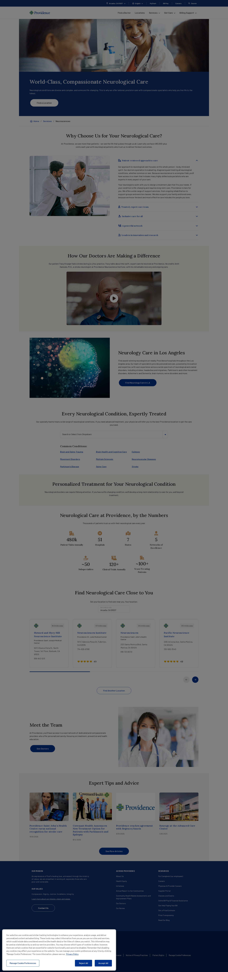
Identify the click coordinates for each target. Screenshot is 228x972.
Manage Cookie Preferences (23, 963)
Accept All (103, 963)
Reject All (83, 963)
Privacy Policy (72, 954)
